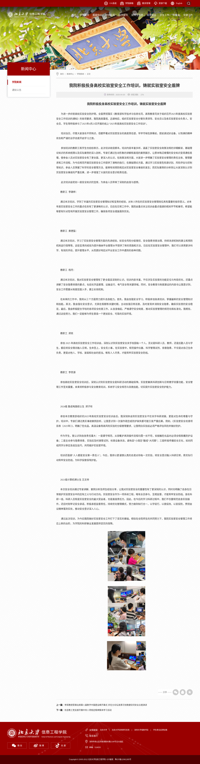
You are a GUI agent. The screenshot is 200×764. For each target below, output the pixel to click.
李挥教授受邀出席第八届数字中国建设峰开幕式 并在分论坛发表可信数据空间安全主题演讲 (105, 705)
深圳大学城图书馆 (141, 730)
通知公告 (16, 90)
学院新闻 (16, 82)
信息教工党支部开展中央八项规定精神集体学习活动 (88, 710)
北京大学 (103, 730)
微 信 (19, 745)
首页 (62, 74)
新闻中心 (70, 74)
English (179, 3)
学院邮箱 (129, 3)
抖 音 (63, 745)
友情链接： (94, 730)
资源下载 (163, 3)
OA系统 (113, 3)
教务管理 (146, 3)
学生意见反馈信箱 (160, 730)
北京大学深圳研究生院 (120, 730)
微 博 (41, 745)
